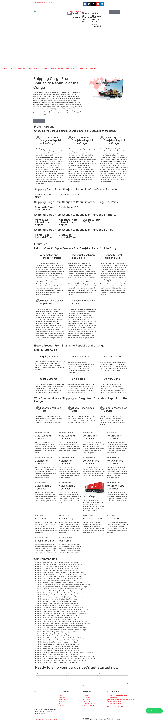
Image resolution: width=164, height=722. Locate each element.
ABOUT (12, 68)
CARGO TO (44, 68)
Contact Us (86, 14)
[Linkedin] (102, 4)
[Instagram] (89, 4)
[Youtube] (98, 4)
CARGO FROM (32, 68)
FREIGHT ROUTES (57, 68)
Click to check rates (154, 711)
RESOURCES (70, 68)
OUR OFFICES (94, 68)
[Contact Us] (80, 13)
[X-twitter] (93, 4)
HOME (5, 68)
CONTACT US (82, 68)
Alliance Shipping (97, 14)
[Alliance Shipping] (90, 13)
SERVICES (21, 68)
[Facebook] (85, 4)
